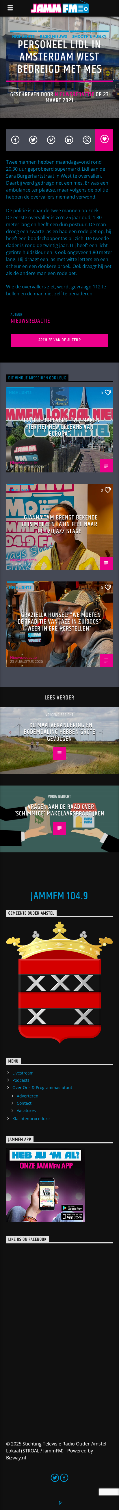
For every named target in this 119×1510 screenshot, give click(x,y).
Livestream (23, 1073)
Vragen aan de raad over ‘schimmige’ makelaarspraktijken (60, 810)
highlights (23, 36)
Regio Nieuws (53, 36)
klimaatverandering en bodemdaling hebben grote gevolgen (60, 732)
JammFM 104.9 (59, 896)
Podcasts (20, 1080)
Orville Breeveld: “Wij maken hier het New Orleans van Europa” (60, 427)
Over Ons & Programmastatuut (42, 1087)
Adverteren (27, 1096)
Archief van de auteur (59, 340)
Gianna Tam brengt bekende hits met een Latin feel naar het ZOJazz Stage (60, 524)
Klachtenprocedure (31, 1118)
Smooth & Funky (89, 36)
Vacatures (26, 1110)
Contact (24, 1103)
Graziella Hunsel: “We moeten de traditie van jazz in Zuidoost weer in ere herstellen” (60, 622)
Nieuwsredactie (74, 94)
